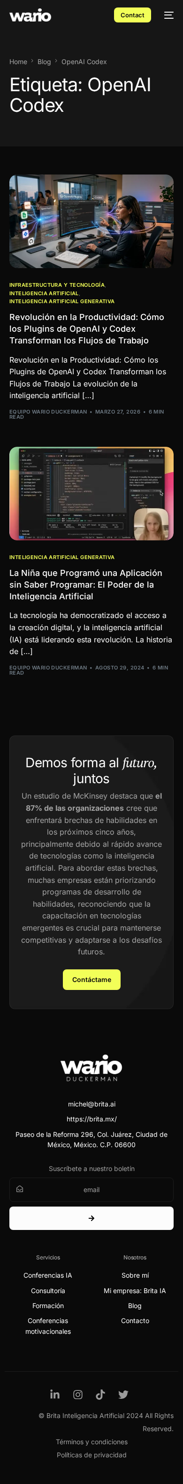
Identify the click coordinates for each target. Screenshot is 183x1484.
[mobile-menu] (167, 15)
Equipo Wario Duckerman (48, 411)
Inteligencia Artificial (44, 293)
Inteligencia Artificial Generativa (62, 301)
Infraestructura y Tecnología (57, 285)
